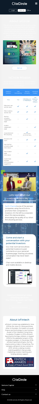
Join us (21, 10)
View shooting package (19, 307)
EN (28, 10)
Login (13, 10)
